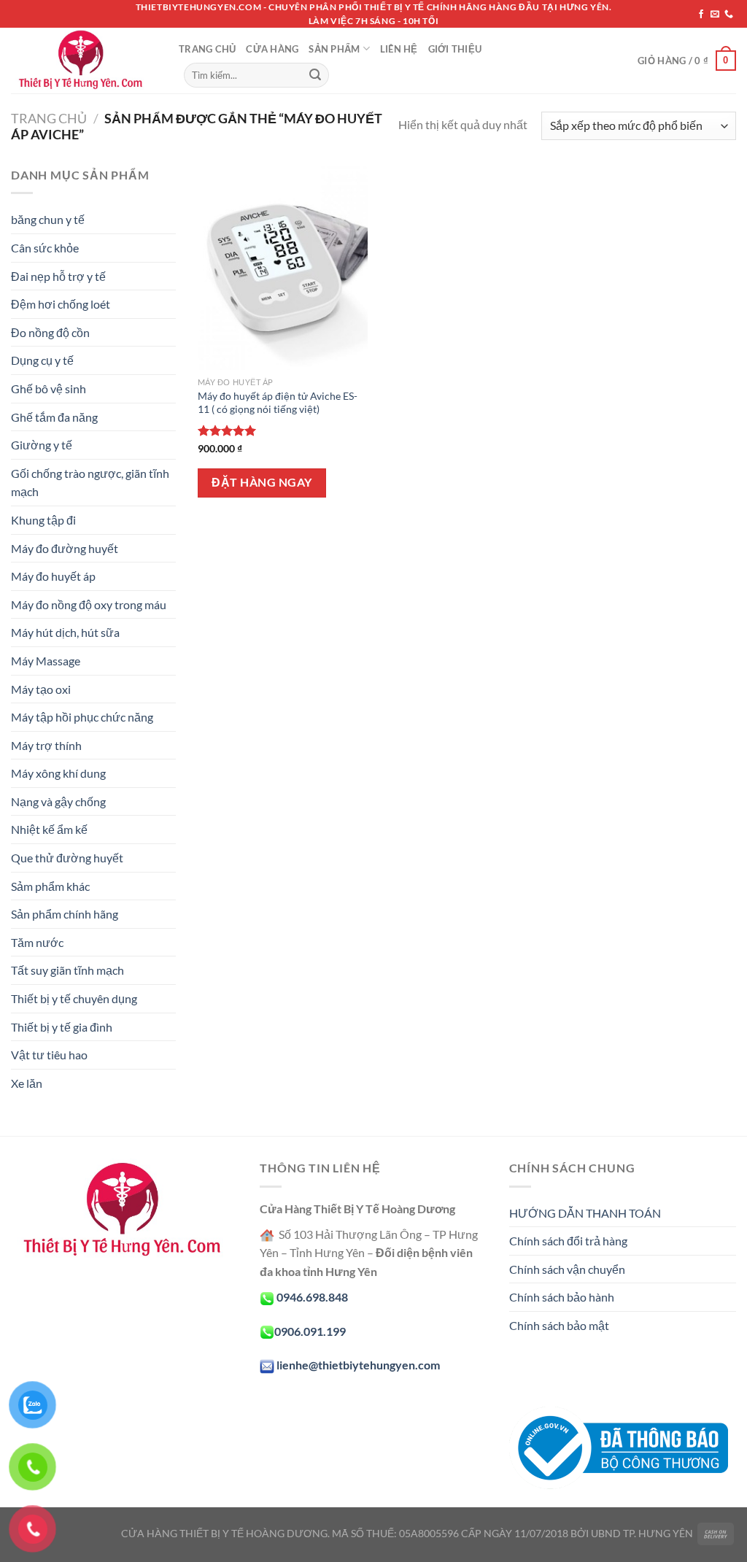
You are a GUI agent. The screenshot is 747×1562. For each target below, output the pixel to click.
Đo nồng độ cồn (50, 332)
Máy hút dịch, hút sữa (65, 632)
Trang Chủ (207, 49)
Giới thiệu (455, 49)
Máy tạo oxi (41, 689)
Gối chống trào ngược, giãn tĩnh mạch (90, 482)
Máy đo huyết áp (53, 576)
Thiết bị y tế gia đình (61, 1027)
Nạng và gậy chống (58, 801)
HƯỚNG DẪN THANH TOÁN (585, 1213)
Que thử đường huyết (67, 858)
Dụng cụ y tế (42, 360)
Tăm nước (37, 942)
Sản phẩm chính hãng (64, 914)
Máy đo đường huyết (64, 548)
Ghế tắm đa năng (54, 417)
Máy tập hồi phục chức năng (82, 717)
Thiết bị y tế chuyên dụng (74, 998)
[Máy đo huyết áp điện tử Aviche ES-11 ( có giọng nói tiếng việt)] (283, 267)
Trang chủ (49, 118)
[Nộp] (315, 75)
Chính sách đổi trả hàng (568, 1241)
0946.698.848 (312, 1297)
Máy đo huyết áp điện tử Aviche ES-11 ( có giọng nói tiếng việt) (277, 403)
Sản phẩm (334, 49)
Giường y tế (41, 445)
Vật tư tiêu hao (49, 1055)
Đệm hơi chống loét (60, 304)
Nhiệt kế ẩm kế (49, 829)
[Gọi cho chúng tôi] (728, 14)
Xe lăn (26, 1083)
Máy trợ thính (46, 745)
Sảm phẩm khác (50, 886)
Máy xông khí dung (58, 773)
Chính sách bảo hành (561, 1297)
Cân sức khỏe (45, 248)
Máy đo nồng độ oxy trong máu (88, 604)
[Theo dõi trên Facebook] (701, 14)
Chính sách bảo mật (559, 1325)
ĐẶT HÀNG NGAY (261, 482)
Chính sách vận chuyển (567, 1269)
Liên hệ (399, 49)
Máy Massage (45, 661)
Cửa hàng (272, 49)
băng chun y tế (48, 219)
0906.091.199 (310, 1331)
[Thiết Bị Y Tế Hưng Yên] (84, 60)
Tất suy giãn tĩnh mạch (67, 970)
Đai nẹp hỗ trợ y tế (58, 276)
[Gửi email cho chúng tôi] (715, 14)
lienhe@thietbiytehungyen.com (358, 1365)
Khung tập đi (43, 520)
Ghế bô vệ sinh (48, 388)
